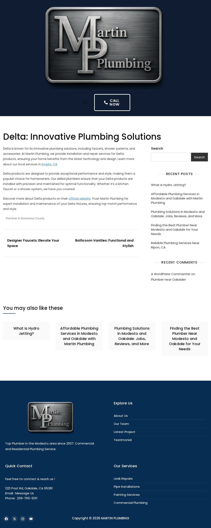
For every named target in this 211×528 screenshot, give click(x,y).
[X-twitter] (14, 519)
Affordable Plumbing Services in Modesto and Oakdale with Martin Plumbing (177, 198)
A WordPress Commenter (170, 274)
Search (157, 148)
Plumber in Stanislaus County (25, 218)
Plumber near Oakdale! (168, 279)
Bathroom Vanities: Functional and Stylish (104, 243)
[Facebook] (6, 519)
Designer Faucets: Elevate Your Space (33, 243)
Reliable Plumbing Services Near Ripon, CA (175, 245)
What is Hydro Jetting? (168, 185)
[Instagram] (23, 519)
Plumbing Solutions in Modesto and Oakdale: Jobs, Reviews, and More (178, 214)
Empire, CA (49, 164)
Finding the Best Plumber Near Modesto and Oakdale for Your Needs (174, 229)
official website (79, 199)
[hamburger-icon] (85, 102)
